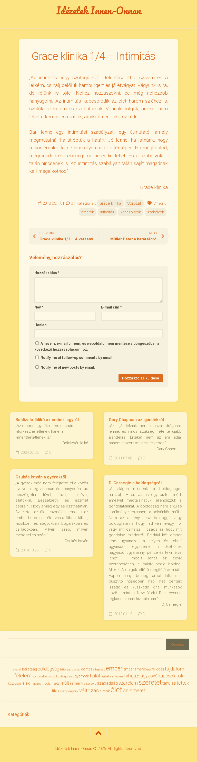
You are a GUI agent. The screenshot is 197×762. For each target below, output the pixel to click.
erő (148, 669)
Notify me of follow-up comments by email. (77, 358)
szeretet (150, 682)
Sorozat (134, 203)
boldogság (48, 669)
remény (76, 683)
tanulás (169, 683)
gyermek (82, 676)
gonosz (69, 676)
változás (89, 690)
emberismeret (134, 669)
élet (116, 689)
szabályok (155, 212)
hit (126, 675)
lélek (26, 683)
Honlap (40, 325)
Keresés (177, 644)
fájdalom (174, 669)
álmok (105, 691)
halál (95, 676)
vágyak (72, 691)
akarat (17, 669)
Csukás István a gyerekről (40, 477)
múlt (65, 683)
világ (63, 691)
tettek (183, 683)
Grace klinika (110, 203)
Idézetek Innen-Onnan (98, 10)
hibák (119, 676)
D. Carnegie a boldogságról (135, 482)
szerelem (128, 683)
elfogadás (99, 669)
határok (87, 212)
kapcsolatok (131, 212)
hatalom (107, 676)
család (76, 669)
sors (93, 683)
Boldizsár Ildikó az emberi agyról (47, 419)
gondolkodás (56, 676)
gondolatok (39, 676)
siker (87, 683)
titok (55, 691)
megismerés (51, 683)
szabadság (107, 683)
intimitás (107, 212)
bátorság (65, 669)
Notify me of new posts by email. (68, 367)
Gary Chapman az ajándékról (136, 419)
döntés (86, 669)
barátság (29, 669)
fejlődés (158, 669)
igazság (137, 675)
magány (36, 683)
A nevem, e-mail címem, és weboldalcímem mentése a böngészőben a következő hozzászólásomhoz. (96, 346)
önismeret (134, 691)
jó (147, 676)
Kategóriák (18, 714)
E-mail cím (111, 307)
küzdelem (14, 683)
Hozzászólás (47, 273)
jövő (153, 675)
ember (114, 668)
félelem (23, 676)
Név (38, 307)
